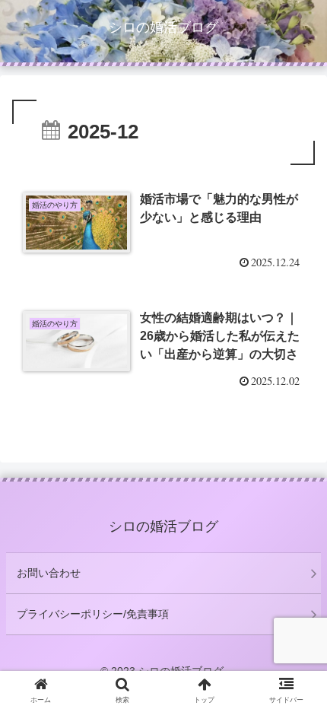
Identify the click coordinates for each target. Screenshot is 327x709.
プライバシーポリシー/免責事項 (93, 614)
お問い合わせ (49, 573)
